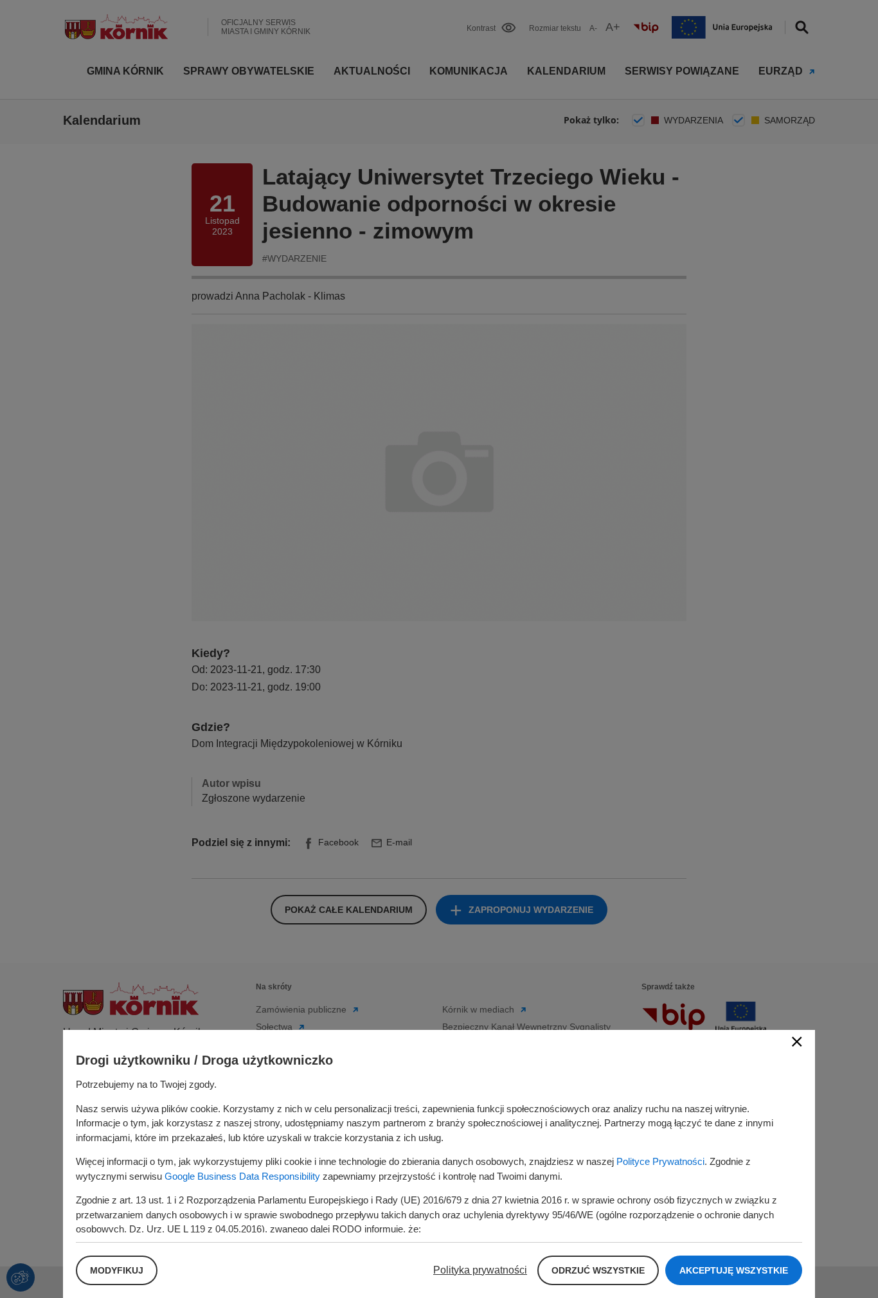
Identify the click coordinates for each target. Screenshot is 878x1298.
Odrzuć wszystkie (598, 1270)
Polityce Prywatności (660, 1161)
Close (797, 1041)
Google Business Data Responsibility (242, 1176)
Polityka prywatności (480, 1270)
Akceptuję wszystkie (733, 1270)
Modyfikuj (116, 1270)
